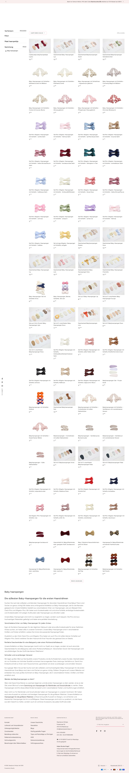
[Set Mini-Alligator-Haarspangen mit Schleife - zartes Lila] (89, 208)
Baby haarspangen (12, 50)
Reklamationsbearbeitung (13, 737)
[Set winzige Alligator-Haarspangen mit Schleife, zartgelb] (64, 234)
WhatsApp (67, 753)
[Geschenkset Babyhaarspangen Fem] (64, 398)
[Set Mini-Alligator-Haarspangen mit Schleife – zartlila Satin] (40, 126)
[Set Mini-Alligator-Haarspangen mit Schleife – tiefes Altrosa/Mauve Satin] (40, 152)
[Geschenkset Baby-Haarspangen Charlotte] (113, 261)
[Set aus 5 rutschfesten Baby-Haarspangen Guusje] (113, 287)
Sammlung (9, 47)
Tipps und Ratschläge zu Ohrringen (42, 734)
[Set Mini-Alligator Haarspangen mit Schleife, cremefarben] (89, 507)
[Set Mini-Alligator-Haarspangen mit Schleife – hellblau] (40, 234)
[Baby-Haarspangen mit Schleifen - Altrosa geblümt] (64, 99)
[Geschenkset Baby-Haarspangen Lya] (64, 46)
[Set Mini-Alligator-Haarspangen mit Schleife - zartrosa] (40, 208)
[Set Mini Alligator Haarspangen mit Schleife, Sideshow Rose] (64, 480)
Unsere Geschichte (37, 722)
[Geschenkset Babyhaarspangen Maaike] (89, 234)
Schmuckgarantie (10, 740)
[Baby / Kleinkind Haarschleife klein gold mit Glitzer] (89, 533)
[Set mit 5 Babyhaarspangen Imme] (64, 454)
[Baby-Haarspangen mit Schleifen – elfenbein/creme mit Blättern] (40, 72)
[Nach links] (6, 1)
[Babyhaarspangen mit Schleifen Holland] (40, 398)
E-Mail (58, 753)
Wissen (25, 46)
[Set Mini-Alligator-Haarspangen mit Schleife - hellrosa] (113, 208)
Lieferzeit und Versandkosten (14, 725)
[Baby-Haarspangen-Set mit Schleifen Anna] (40, 287)
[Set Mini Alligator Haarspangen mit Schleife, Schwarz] (40, 371)
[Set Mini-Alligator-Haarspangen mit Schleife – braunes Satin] (113, 126)
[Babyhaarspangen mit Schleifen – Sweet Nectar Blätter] (40, 427)
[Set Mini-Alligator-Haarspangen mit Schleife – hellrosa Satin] (64, 126)
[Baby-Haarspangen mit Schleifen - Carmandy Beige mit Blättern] (113, 72)
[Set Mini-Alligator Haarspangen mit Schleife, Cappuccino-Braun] (89, 371)
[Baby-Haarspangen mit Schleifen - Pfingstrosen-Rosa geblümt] (89, 99)
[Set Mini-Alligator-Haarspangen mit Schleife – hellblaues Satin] (40, 181)
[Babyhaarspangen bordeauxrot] (40, 533)
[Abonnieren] (123, 724)
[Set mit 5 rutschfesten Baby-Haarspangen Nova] (64, 314)
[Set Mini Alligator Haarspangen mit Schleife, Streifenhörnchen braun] (113, 341)
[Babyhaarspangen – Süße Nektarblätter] (40, 454)
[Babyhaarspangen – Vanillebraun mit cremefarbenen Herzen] (113, 427)
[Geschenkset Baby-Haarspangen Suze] (113, 234)
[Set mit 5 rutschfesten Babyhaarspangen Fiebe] (89, 454)
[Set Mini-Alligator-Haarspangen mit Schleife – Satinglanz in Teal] (89, 152)
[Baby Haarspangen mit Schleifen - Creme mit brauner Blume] (40, 99)
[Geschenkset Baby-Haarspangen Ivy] (40, 261)
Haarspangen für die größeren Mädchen (19, 697)
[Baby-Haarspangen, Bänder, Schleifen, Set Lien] (64, 287)
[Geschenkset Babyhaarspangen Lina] (89, 314)
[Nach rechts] (122, 1)
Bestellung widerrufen (11, 734)
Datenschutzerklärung (37, 740)
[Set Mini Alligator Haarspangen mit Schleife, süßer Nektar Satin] (89, 341)
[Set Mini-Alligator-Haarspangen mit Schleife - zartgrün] (64, 208)
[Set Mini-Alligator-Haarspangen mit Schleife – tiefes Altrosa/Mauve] (113, 181)
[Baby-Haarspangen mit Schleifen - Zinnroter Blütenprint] (113, 99)
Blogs (32, 728)
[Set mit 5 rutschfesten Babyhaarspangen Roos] (40, 341)
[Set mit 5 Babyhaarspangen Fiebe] (113, 454)
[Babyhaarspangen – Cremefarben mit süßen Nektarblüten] (64, 427)
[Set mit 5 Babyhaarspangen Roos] (113, 314)
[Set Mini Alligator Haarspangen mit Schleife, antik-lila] (64, 507)
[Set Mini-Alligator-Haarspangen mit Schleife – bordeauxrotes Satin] (64, 152)
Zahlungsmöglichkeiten (12, 728)
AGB (32, 737)
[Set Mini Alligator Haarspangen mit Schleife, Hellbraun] (64, 371)
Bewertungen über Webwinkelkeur (15, 743)
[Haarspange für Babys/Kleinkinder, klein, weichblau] (40, 560)
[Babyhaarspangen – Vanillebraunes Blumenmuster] (89, 427)
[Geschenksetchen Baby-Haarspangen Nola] (89, 261)
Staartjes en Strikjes (13, 765)
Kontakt (7, 722)
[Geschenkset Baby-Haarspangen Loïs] (64, 261)
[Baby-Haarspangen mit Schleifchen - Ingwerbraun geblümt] (89, 72)
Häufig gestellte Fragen (38, 731)
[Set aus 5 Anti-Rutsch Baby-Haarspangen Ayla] (40, 314)
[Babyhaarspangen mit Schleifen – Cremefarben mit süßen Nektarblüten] (89, 398)
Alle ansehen (23, 30)
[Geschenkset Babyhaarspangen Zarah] (89, 46)
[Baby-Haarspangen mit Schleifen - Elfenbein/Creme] (64, 72)
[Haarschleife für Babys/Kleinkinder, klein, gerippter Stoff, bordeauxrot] (64, 533)
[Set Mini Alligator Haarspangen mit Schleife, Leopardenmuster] (40, 480)
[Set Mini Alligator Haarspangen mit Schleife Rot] (89, 480)
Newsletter (34, 725)
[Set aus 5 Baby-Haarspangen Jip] (89, 287)
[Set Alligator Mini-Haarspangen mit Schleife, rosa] (40, 507)
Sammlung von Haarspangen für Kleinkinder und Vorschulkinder (47, 685)
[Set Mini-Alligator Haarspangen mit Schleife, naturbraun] (113, 507)
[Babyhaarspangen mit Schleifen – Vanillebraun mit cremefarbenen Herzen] (113, 398)
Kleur (7, 36)
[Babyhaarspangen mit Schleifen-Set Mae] (89, 560)
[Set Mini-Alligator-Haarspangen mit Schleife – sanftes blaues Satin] (89, 126)
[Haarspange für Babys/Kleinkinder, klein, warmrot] (64, 560)
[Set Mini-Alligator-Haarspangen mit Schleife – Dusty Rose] (89, 181)
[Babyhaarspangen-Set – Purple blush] (113, 371)
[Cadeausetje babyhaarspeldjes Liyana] (40, 46)
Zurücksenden (9, 731)
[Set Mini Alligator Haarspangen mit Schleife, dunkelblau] (113, 480)
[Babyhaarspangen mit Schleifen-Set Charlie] (113, 560)
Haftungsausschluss (37, 743)
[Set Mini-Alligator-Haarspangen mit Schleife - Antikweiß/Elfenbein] (64, 181)
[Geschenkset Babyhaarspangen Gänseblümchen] (113, 46)
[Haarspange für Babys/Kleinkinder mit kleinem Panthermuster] (113, 533)
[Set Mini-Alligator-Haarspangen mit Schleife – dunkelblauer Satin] (113, 152)
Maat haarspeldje (11, 41)
